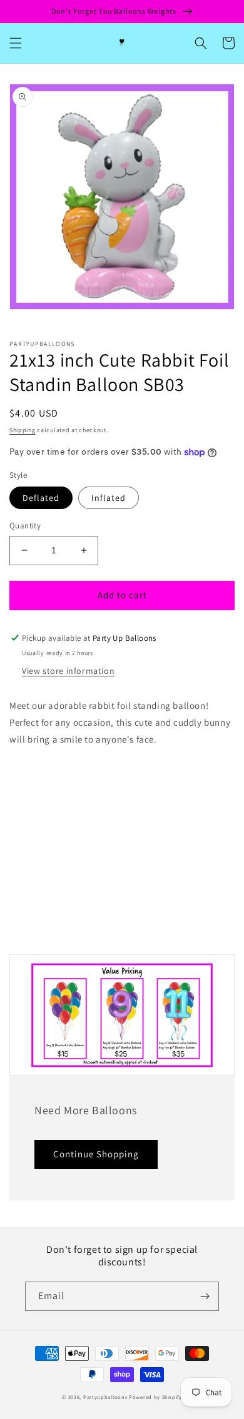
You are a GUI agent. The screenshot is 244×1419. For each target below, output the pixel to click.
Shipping (22, 430)
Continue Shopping (96, 1154)
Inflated (108, 497)
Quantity (25, 525)
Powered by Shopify (155, 1396)
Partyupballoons (105, 1396)
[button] (15, 43)
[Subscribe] (204, 1296)
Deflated (41, 497)
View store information (68, 670)
